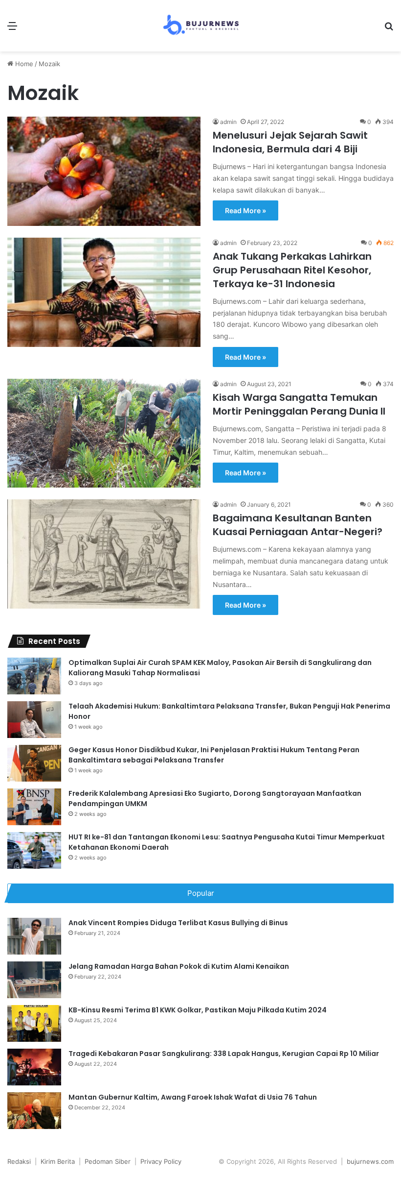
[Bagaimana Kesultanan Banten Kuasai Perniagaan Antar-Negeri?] (103, 554)
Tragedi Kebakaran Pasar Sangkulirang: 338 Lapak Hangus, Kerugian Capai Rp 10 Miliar (223, 1053)
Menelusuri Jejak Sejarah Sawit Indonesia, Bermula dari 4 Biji (290, 142)
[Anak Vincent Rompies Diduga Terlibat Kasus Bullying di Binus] (34, 936)
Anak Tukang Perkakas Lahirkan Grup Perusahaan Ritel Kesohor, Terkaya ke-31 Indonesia (292, 270)
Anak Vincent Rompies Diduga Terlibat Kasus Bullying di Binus (178, 923)
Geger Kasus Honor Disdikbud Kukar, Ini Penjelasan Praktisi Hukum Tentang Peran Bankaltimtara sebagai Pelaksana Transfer (213, 755)
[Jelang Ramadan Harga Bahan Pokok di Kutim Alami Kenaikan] (34, 979)
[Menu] (12, 29)
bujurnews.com (370, 1161)
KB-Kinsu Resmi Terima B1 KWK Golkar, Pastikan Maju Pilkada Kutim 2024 (197, 1010)
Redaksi (19, 1161)
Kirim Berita (58, 1161)
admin (228, 121)
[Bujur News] (200, 26)
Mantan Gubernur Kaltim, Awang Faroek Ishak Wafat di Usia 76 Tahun (192, 1097)
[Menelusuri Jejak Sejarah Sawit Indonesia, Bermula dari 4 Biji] (103, 171)
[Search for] (389, 29)
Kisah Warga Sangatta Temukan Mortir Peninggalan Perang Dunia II (299, 404)
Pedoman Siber (108, 1161)
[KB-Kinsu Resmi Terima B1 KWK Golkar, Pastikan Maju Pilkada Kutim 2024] (34, 1023)
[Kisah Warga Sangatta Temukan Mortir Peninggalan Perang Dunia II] (103, 433)
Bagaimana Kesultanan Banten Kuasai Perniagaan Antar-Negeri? (297, 525)
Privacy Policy (160, 1161)
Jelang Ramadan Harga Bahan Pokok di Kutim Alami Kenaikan (178, 966)
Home (23, 64)
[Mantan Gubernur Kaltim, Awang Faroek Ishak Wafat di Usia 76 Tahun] (34, 1110)
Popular (200, 893)
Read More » (245, 210)
